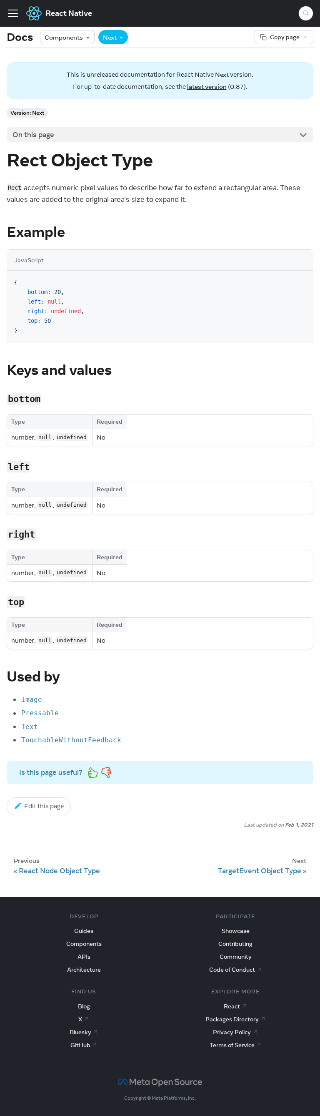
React (232, 1006)
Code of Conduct (232, 969)
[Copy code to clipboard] (302, 281)
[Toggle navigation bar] (13, 13)
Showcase (236, 931)
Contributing (235, 944)
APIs (84, 956)
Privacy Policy (232, 1032)
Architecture (84, 969)
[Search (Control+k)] (305, 13)
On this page (33, 134)
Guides (83, 931)
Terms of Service (232, 1045)
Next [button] (110, 37)
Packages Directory (232, 1019)
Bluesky (80, 1032)
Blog (84, 1006)
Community (236, 956)
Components (64, 37)
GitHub (80, 1045)
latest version (207, 86)
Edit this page (44, 806)
